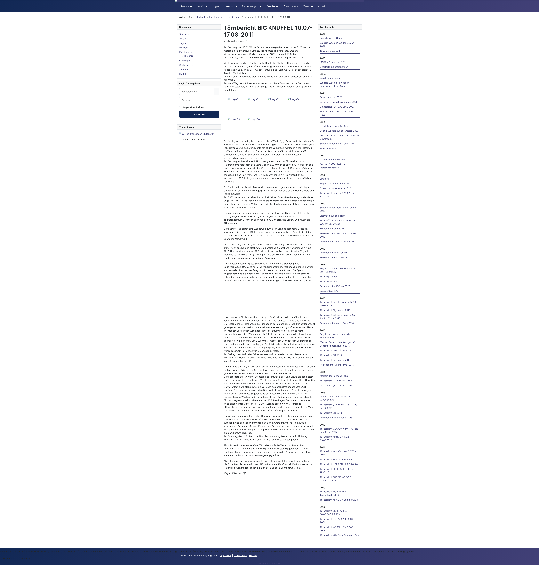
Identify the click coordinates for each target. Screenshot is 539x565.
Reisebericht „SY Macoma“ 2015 (337, 364)
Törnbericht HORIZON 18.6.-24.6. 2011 (340, 464)
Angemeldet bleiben (193, 107)
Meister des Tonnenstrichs (334, 375)
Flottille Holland (328, 148)
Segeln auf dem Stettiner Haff (336, 183)
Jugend (216, 6)
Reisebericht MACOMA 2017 (335, 286)
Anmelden (199, 114)
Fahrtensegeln (250, 6)
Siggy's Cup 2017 (329, 291)
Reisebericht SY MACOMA (334, 252)
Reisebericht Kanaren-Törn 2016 (337, 323)
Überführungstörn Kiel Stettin (335, 126)
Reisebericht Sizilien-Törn (333, 257)
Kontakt (322, 6)
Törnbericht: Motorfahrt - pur (335, 350)
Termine (308, 6)
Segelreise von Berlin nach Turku (337, 143)
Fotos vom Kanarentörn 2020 (335, 188)
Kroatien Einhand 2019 (332, 228)
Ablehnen (25, 558)
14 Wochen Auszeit (330, 51)
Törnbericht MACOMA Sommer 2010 (339, 499)
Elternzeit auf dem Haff (332, 215)
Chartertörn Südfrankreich (334, 66)
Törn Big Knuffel (329, 276)
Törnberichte (187, 56)
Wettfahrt (231, 6)
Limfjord (324, 178)
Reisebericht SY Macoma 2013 (336, 417)
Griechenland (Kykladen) (333, 159)
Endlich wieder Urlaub (331, 38)
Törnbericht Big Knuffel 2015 (335, 360)
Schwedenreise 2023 (331, 97)
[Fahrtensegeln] (260, 6)
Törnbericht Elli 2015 (331, 355)
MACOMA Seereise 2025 (333, 62)
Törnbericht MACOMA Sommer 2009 (339, 535)
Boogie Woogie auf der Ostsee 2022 (339, 130)
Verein (200, 6)
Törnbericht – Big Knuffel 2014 (336, 380)
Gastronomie (291, 6)
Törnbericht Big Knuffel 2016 (335, 310)
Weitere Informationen (269, 563)
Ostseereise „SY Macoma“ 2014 (336, 385)
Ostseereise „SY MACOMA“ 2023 (337, 106)
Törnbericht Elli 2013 (331, 412)
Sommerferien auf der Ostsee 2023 (339, 102)
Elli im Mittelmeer (329, 281)
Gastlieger (273, 6)
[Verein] (205, 6)
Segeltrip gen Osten (330, 78)
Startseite (186, 6)
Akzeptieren (8, 558)
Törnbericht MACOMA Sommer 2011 (339, 459)
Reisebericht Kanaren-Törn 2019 (337, 241)
